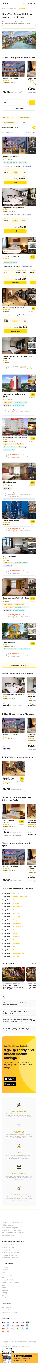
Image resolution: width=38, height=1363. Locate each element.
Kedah (4, 1298)
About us (5, 1267)
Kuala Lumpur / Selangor (10, 1282)
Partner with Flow (8, 1235)
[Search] (32, 102)
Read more (19, 27)
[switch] (34, 127)
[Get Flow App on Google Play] (10, 1084)
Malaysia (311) (12, 8)
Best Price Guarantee (9, 1312)
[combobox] (15, 102)
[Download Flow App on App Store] (10, 1079)
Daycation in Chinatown (10, 1258)
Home (3, 8)
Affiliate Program (8, 1225)
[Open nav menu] (34, 3)
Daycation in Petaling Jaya (11, 1252)
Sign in (29, 3)
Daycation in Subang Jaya (11, 1250)
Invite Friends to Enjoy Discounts (13, 1233)
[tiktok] (18, 1352)
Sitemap (4, 1277)
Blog (3, 1272)
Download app (7, 1275)
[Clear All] (27, 103)
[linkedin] (13, 1352)
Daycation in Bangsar (9, 1255)
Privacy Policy (6, 1307)
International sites (8, 1280)
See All (34, 963)
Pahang (4, 1293)
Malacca (5, 1290)
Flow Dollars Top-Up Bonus (11, 1230)
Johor (4, 1288)
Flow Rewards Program (10, 1228)
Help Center (6, 1270)
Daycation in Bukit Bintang (11, 1245)
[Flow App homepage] (5, 3)
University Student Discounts (12, 1222)
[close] (35, 1354)
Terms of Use (6, 1310)
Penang (4, 1295)
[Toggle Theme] (24, 3)
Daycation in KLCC (8, 1247)
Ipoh (3, 1285)
